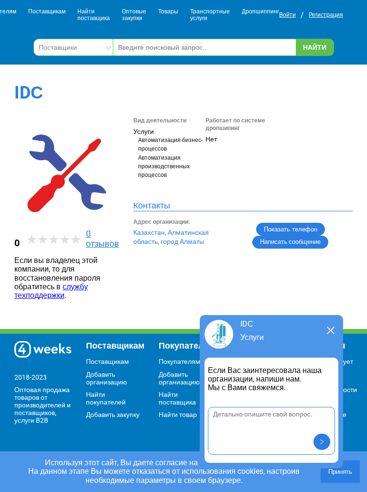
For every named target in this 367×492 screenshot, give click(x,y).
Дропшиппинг (260, 12)
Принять (340, 471)
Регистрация (326, 14)
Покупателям (179, 361)
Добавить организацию (106, 378)
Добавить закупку (113, 414)
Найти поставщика (93, 15)
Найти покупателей (106, 398)
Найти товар (178, 414)
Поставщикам (46, 12)
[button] (321, 442)
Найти (314, 47)
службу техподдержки (51, 291)
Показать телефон (290, 229)
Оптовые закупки (134, 15)
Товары (168, 12)
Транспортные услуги (210, 15)
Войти (287, 14)
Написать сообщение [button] (290, 241)
